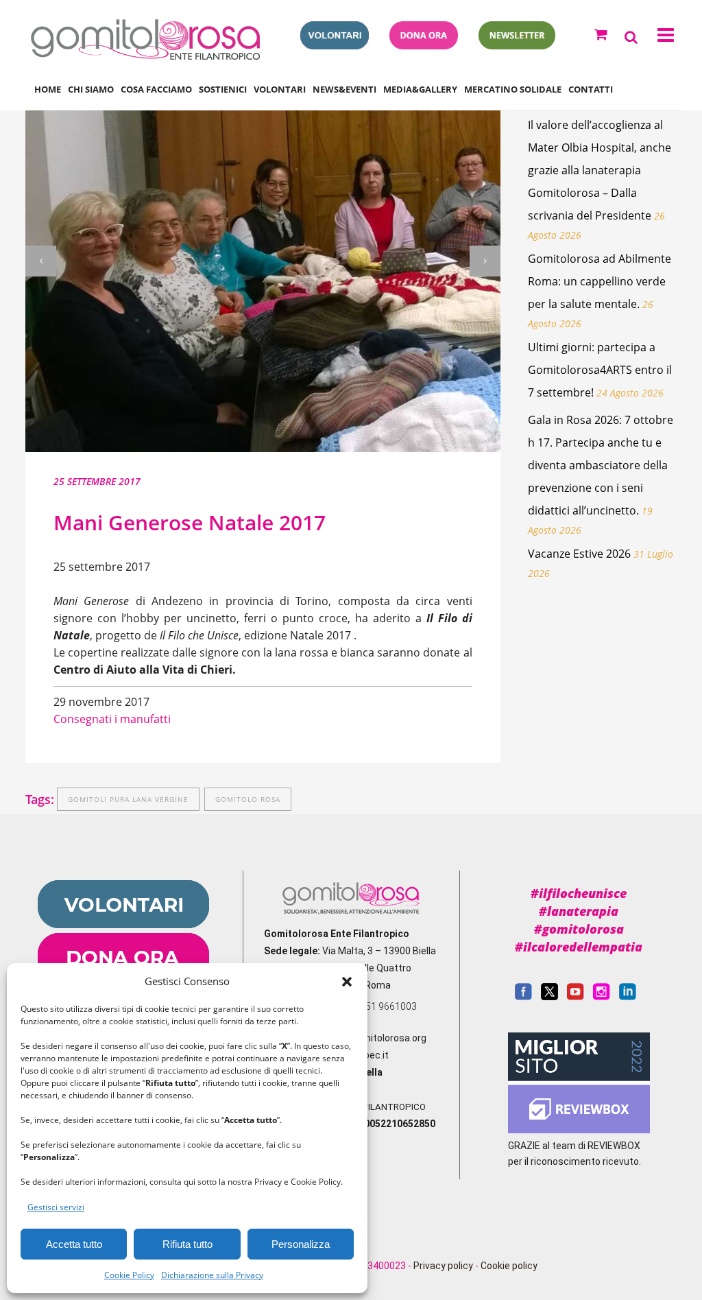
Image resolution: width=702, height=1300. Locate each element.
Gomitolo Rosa (247, 799)
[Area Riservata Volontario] (334, 45)
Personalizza (300, 1244)
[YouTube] (575, 996)
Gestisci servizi (55, 1207)
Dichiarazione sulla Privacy (212, 1275)
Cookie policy (509, 1265)
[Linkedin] (627, 996)
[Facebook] (523, 996)
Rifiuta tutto (187, 1244)
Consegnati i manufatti (112, 718)
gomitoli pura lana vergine (128, 799)
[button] (347, 982)
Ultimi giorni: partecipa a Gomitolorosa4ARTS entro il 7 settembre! (600, 370)
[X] (549, 996)
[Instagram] (601, 996)
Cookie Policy (129, 1275)
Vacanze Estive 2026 (579, 553)
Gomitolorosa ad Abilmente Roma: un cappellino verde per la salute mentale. (599, 281)
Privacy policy (443, 1265)
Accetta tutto (74, 1244)
